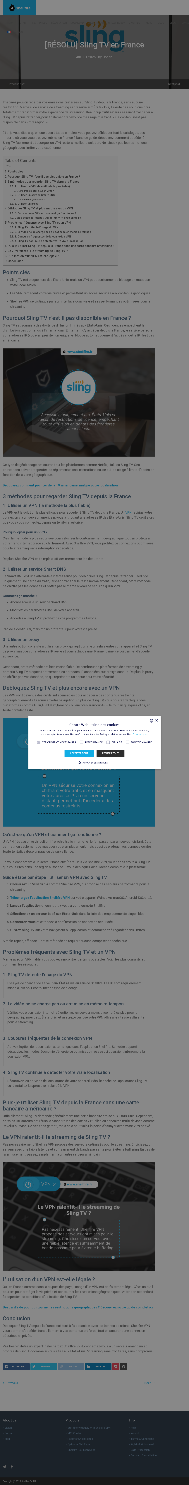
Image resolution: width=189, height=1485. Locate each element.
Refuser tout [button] (110, 753)
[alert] (94, 742)
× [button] (156, 720)
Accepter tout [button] (79, 753)
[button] (94, 762)
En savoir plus (140, 734)
